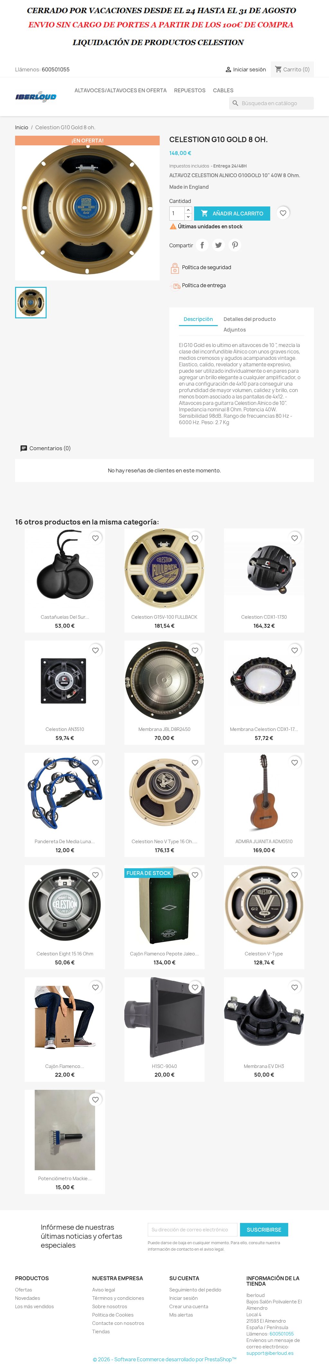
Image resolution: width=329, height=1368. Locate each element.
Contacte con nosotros (118, 1323)
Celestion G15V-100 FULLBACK (164, 617)
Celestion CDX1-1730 (264, 617)
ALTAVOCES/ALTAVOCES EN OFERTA (121, 90)
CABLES (223, 90)
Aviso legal (103, 1290)
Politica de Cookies (113, 1315)
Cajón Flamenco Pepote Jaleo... (164, 954)
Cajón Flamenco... (64, 1066)
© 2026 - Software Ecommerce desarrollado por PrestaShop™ (164, 1359)
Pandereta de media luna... (65, 841)
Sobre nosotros (109, 1306)
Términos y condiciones (118, 1298)
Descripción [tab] (198, 319)
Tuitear (218, 245)
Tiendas (101, 1331)
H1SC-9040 (164, 1066)
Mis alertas (181, 1315)
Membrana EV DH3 (264, 1066)
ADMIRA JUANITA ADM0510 (264, 841)
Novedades (27, 1298)
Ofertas (23, 1290)
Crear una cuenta (188, 1306)
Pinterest (234, 245)
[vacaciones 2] (164, 30)
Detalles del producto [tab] (250, 319)
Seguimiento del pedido (195, 1290)
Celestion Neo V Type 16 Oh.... (164, 841)
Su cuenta (184, 1278)
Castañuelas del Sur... (65, 617)
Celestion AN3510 (65, 729)
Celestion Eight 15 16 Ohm (65, 954)
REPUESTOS (190, 90)
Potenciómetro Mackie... (65, 1178)
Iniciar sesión (183, 1298)
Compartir (202, 245)
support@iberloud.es (270, 1353)
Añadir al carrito (232, 213)
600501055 (56, 69)
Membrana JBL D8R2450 (164, 729)
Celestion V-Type (264, 954)
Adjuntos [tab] (235, 329)
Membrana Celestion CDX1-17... (264, 729)
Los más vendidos (34, 1306)
